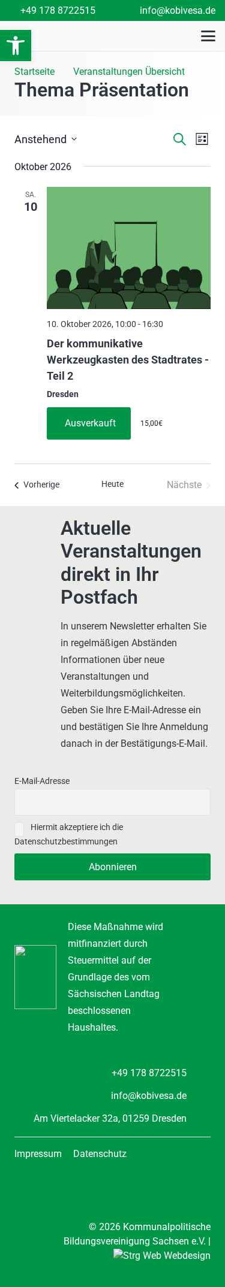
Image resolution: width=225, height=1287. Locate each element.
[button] (15, 45)
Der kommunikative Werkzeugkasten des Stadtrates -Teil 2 (128, 359)
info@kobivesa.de (149, 1095)
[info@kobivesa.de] (199, 1095)
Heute (112, 484)
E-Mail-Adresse (42, 781)
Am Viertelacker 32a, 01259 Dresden (110, 1118)
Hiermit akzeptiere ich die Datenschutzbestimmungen (68, 834)
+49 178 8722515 (149, 1073)
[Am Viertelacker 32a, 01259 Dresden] (199, 1118)
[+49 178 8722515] (199, 1073)
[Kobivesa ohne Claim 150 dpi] (61, 36)
